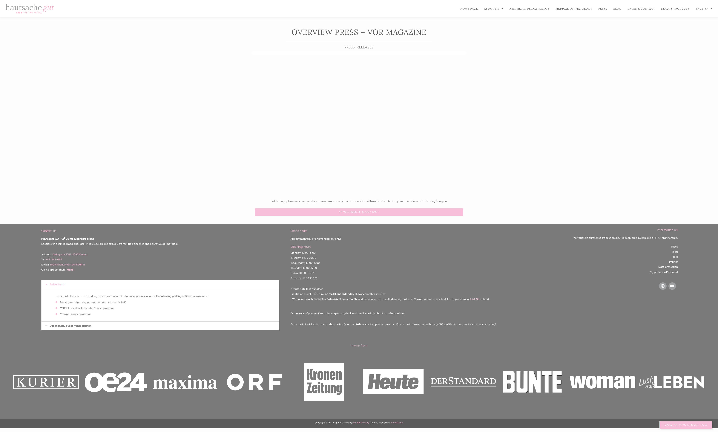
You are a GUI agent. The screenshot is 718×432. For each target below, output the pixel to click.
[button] (160, 284)
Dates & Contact (641, 8)
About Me (492, 8)
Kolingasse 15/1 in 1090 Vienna (70, 254)
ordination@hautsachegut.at (67, 264)
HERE (70, 269)
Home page (469, 8)
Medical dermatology (574, 8)
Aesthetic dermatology (529, 8)
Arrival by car (57, 284)
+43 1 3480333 (54, 259)
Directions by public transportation (70, 325)
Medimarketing (361, 422)
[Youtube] (672, 286)
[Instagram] (663, 286)
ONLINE (474, 299)
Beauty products (675, 8)
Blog (617, 8)
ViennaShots (397, 422)
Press (602, 8)
